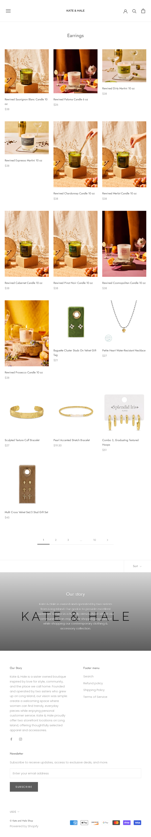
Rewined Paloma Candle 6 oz (70, 99)
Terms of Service (95, 697)
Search (88, 676)
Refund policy (93, 683)
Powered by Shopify (24, 826)
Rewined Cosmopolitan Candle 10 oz (123, 283)
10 (94, 540)
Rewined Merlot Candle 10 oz (119, 193)
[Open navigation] (8, 11)
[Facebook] (11, 738)
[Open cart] (143, 11)
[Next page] (107, 540)
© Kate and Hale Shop (21, 820)
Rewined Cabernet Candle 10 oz (23, 283)
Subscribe (24, 787)
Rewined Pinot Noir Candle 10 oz (73, 283)
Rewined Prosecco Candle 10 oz (24, 372)
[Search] (134, 11)
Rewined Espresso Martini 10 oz (23, 160)
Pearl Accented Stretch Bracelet (71, 440)
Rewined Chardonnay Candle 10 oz (74, 193)
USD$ (13, 812)
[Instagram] (20, 738)
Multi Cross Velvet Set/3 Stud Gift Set (26, 512)
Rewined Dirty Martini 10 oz (118, 88)
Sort (136, 566)
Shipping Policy (94, 690)
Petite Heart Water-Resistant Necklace (123, 350)
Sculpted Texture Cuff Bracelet (22, 440)
